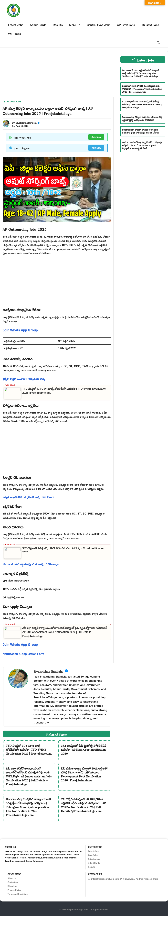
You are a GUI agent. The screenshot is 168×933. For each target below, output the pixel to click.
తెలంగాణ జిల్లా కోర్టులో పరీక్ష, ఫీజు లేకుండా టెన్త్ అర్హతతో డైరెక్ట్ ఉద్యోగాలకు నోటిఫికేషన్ (142, 118)
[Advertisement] (57, 74)
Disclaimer (13, 886)
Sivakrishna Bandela (26, 123)
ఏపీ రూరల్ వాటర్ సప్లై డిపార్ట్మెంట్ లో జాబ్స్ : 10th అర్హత (31, 564)
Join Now (96, 137)
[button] (158, 42)
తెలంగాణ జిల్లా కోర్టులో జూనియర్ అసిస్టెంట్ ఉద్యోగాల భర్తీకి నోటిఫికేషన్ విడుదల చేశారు (140, 131)
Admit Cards (38, 25)
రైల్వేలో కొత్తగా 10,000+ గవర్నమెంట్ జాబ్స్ (24, 378)
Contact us (13, 882)
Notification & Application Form (23, 654)
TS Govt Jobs (150, 25)
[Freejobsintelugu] (13, 10)
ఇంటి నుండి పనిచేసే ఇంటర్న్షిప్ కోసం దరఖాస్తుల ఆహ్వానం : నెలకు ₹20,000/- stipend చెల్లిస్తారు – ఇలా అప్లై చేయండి (142, 144)
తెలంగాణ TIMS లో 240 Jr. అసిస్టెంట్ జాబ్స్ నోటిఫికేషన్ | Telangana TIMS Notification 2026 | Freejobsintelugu (142, 88)
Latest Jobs (15, 25)
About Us (12, 878)
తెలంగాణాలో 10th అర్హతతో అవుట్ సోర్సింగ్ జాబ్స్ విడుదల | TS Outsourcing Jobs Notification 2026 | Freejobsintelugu (140, 72)
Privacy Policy (14, 890)
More (72, 25)
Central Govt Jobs (98, 25)
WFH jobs (14, 33)
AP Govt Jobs (126, 25)
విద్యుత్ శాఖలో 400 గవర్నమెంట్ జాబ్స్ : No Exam (28, 497)
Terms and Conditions (18, 894)
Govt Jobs (93, 855)
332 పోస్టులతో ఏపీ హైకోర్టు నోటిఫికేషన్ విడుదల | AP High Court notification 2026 (83, 749)
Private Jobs (94, 859)
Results (58, 25)
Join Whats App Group (20, 330)
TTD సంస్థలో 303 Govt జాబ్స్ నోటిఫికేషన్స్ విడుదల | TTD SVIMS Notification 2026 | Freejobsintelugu (29, 749)
